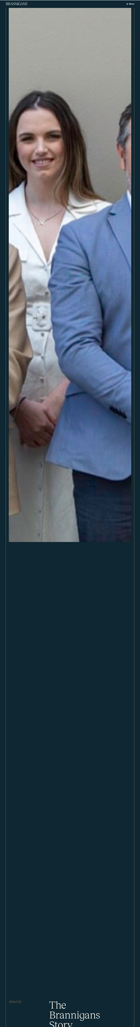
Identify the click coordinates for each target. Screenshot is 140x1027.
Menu (131, 4)
